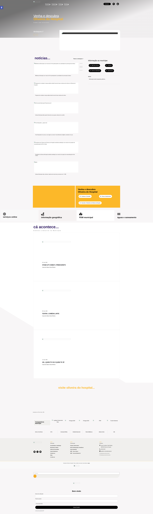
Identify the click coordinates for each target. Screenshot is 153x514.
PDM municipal (86, 217)
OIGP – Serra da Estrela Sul (75, 453)
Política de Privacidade (54, 449)
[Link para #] (64, 33)
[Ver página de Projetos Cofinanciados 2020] (85, 422)
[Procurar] (34, 476)
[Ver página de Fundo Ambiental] (113, 422)
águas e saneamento (126, 217)
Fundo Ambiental (73, 449)
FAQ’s (51, 455)
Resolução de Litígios (54, 447)
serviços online (10, 217)
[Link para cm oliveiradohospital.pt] (36, 4)
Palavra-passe (38, 498)
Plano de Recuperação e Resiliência (76, 447)
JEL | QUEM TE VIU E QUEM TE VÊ (53, 362)
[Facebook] (34, 452)
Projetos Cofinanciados (74, 445)
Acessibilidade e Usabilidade (55, 445)
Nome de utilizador (39, 493)
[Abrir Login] (118, 4)
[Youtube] (40, 452)
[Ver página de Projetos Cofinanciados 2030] (71, 422)
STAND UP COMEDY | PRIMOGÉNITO (54, 265)
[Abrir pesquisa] (114, 4)
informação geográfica (51, 217)
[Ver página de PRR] (99, 422)
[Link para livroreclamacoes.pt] (76, 466)
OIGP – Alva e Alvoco (74, 451)
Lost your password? (39, 510)
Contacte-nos (52, 453)
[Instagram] (37, 452)
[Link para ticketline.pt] (56, 290)
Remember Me (39, 503)
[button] (1, 7)
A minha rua (52, 457)
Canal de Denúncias (54, 451)
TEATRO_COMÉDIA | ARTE (50, 313)
